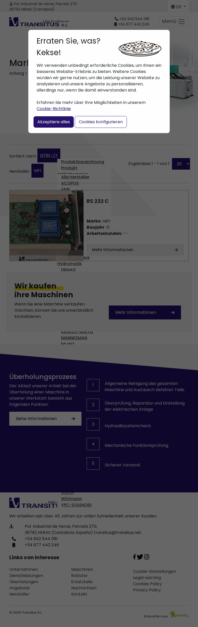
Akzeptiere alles (53, 122)
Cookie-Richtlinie (54, 109)
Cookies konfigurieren (101, 122)
